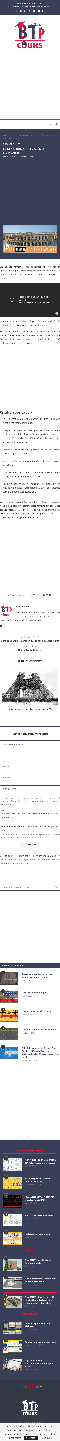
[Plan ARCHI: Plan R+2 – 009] (12, 1220)
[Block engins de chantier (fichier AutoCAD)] (12, 1183)
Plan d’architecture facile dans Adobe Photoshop (40, 1280)
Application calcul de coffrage (40, 1341)
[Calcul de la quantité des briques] (9, 1034)
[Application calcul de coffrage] (12, 1346)
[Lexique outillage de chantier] (9, 1016)
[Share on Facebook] (37, 595)
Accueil (6, 135)
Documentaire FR (24, 135)
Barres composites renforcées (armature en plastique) (37, 975)
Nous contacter (44, 6)
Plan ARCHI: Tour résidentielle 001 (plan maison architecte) (40, 1161)
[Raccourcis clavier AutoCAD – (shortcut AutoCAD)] (12, 1201)
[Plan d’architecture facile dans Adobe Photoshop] (12, 1283)
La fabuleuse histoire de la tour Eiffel (30, 709)
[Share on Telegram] (50, 595)
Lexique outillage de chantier (37, 1011)
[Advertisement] (30, 85)
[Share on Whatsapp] (47, 595)
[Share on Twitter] (41, 595)
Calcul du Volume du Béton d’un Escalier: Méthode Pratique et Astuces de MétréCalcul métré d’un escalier (40, 1052)
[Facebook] (16, 11)
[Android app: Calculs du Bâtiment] (12, 1328)
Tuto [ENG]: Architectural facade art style (38, 1262)
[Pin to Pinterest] (44, 595)
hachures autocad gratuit (38, 1233)
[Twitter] (21, 11)
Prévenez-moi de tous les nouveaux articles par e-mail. (30, 828)
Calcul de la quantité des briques (39, 1029)
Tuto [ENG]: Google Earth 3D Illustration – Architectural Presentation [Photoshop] (39, 1300)
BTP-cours (11, 156)
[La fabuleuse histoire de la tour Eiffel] (30, 686)
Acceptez (30, 1437)
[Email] (39, 11)
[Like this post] (34, 595)
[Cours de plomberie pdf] (9, 997)
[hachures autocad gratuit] (12, 1238)
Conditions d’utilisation (29, 3)
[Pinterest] (29, 11)
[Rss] (43, 11)
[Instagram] (25, 11)
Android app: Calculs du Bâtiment (37, 1325)
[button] (30, 716)
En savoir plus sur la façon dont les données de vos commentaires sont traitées (30, 859)
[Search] (51, 124)
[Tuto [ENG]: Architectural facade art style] (12, 1265)
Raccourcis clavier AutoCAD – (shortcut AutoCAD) (40, 1198)
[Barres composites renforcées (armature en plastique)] (9, 978)
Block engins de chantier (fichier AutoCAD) (38, 1180)
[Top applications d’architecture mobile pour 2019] (12, 1365)
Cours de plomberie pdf (34, 992)
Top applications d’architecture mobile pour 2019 (39, 1363)
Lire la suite (46, 1438)
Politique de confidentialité (21, 6)
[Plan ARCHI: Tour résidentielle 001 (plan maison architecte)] (12, 1164)
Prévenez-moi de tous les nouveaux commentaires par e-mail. (30, 815)
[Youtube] (34, 11)
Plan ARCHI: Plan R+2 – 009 (39, 1215)
